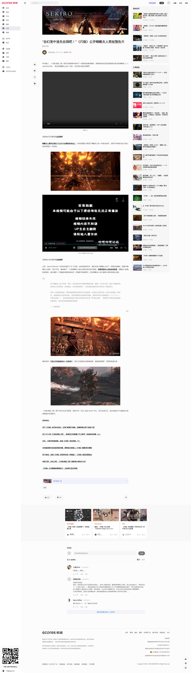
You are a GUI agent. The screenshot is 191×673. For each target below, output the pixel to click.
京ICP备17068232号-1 (164, 645)
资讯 (70, 52)
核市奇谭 (155, 632)
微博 (131, 632)
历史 (180, 3)
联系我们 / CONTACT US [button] (50, 664)
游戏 (44, 487)
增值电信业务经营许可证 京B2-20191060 (159, 642)
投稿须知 (62, 664)
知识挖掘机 (70, 524)
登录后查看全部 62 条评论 (106, 612)
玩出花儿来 (98, 524)
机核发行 (162, 632)
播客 (140, 632)
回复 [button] (82, 574)
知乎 (126, 632)
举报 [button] (86, 574)
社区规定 (84, 664)
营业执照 (167, 638)
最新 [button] (143, 559)
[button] (34, 64)
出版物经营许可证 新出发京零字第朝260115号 (157, 655)
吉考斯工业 (147, 632)
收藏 (174, 3)
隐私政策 (77, 664)
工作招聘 (92, 664)
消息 (186, 3)
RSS (168, 632)
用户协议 (69, 664)
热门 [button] (138, 559)
